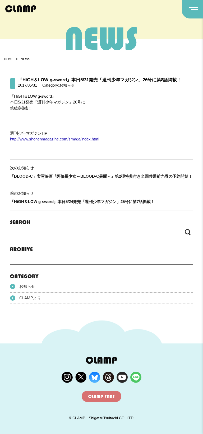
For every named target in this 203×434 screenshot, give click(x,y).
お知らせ (27, 286)
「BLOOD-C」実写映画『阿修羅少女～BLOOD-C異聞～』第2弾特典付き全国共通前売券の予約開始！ (101, 176)
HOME (8, 59)
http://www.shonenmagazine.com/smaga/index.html (54, 139)
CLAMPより (30, 298)
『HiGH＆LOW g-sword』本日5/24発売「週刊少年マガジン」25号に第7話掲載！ (82, 201)
